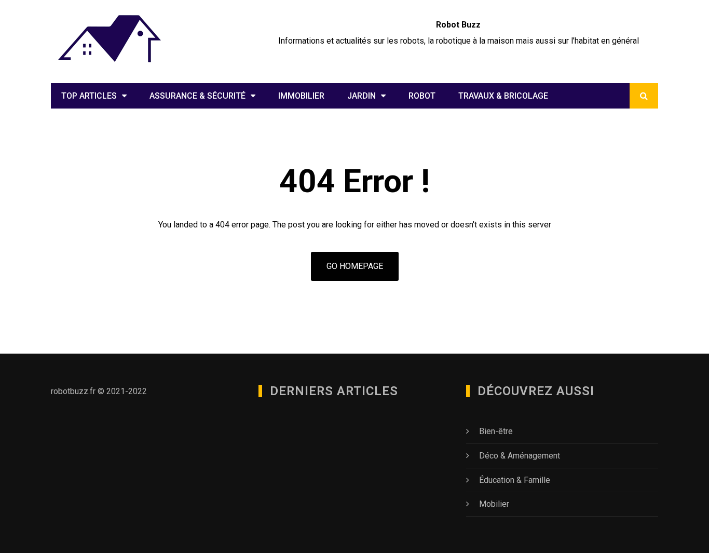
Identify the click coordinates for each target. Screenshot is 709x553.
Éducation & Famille (514, 480)
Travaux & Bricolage (503, 96)
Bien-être (496, 431)
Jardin (361, 96)
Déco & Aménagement (519, 456)
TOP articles (89, 96)
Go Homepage (354, 266)
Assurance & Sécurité (197, 96)
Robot (421, 96)
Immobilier (301, 96)
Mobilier (494, 504)
